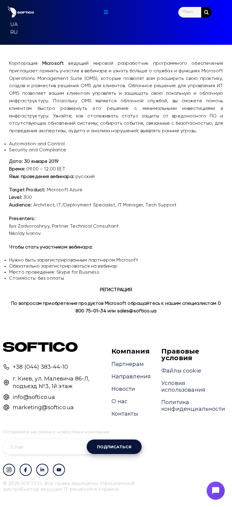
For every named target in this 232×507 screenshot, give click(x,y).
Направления (131, 376)
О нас (119, 401)
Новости (123, 389)
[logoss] (21, 12)
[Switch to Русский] (14, 32)
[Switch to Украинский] (14, 24)
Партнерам (127, 364)
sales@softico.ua (137, 311)
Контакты (124, 413)
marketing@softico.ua (43, 407)
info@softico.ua (34, 397)
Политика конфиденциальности (193, 405)
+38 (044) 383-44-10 (40, 367)
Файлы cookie (181, 370)
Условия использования (183, 386)
